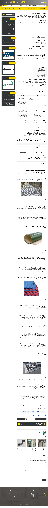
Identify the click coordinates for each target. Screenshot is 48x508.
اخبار (13, 40)
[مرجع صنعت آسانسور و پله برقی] (42, 2)
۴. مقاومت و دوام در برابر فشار (42, 72)
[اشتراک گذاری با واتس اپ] (31, 419)
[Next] (17, 436)
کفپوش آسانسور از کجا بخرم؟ (42, 68)
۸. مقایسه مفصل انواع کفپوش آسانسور (41, 75)
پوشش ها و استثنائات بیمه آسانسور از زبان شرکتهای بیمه (9, 101)
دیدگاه (45, 462)
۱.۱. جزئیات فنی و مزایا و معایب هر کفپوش (41, 76)
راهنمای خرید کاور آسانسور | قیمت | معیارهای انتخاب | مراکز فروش (31, 411)
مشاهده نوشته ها (20, 428)
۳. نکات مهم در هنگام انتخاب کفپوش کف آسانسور (40, 71)
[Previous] (18, 436)
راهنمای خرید (31, 415)
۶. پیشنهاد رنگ (43, 73)
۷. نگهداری (44, 74)
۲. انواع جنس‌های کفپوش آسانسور (41, 70)
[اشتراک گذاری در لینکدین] (33, 419)
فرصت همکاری (32, 494)
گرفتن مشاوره (33, 495)
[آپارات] (11, 5)
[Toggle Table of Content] (45, 67)
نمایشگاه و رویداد (12, 43)
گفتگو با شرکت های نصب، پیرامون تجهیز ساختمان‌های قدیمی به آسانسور (9, 104)
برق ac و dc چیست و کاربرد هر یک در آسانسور (8, 99)
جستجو (4, 14)
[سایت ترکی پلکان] (9, 5)
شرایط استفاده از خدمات (28, 476)
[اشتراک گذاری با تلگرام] (29, 419)
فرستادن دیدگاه (44, 479)
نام (45, 470)
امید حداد (19, 504)
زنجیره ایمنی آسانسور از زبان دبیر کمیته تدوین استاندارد (9, 98)
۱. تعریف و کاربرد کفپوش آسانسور (41, 69)
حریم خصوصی (32, 476)
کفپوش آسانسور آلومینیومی (22, 58)
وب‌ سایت (26, 470)
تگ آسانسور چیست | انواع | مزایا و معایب (9, 95)
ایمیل (36, 470)
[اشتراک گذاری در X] (34, 419)
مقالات (36, 415)
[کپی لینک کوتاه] (25, 419)
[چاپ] (27, 419)
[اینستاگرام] (14, 5)
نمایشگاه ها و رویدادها (31, 493)
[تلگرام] (13, 5)
